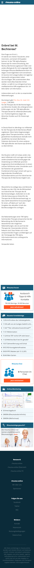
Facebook (17, 502)
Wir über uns (17, 485)
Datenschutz (17, 535)
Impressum (17, 527)
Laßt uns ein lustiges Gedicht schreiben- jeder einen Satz (18, 324)
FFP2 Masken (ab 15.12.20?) (14, 351)
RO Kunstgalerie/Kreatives (14, 347)
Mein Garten (9, 355)
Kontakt (17, 524)
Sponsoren (17, 489)
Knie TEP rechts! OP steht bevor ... (17, 336)
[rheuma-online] (13, 2)
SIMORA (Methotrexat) (11, 418)
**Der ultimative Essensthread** (17, 328)
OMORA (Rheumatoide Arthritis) (14, 414)
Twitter (17, 506)
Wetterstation (10, 332)
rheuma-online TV (17, 471)
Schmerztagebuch (9, 410)
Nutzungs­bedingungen (17, 531)
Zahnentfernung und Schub (15, 344)
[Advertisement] (17, 24)
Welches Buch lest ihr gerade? (15, 340)
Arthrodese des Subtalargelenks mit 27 (18, 320)
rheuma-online (17, 463)
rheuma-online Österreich (17, 467)
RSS (17, 510)
